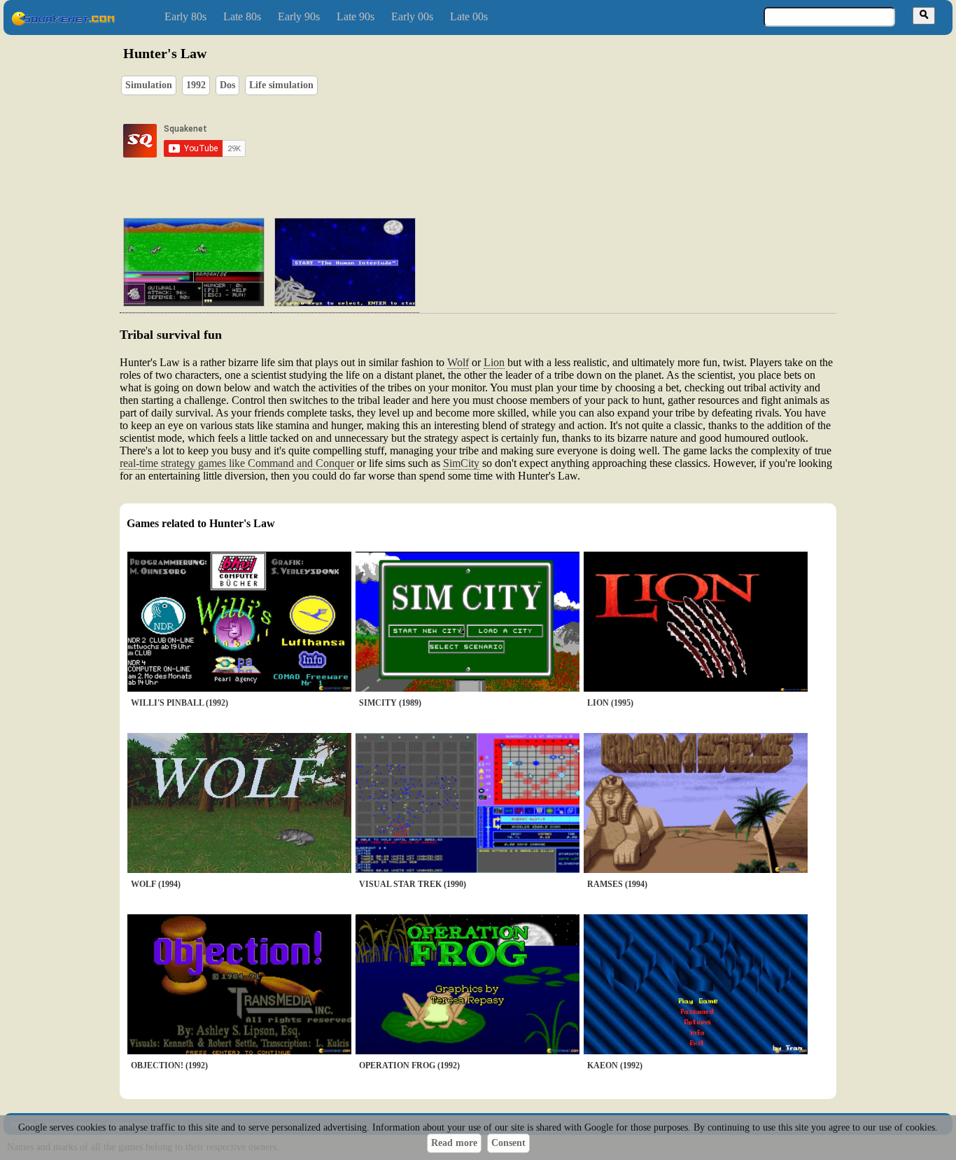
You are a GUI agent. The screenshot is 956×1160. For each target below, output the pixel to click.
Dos (227, 85)
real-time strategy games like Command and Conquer (237, 463)
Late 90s (355, 16)
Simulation (148, 85)
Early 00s (412, 16)
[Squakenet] (62, 23)
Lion (494, 362)
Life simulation (281, 85)
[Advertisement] (518, 140)
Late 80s (242, 16)
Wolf (458, 362)
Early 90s (299, 16)
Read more (454, 1143)
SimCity (461, 463)
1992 (196, 85)
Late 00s (469, 16)
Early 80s (185, 16)
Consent (508, 1143)
